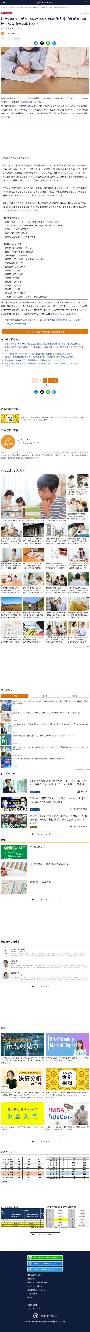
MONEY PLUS (5, 7)
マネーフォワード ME (35, 1308)
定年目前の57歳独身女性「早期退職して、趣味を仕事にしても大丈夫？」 (36, 360)
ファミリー (15, 7)
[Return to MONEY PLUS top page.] (45, 2)
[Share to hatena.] (54, 43)
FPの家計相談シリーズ (29, 102)
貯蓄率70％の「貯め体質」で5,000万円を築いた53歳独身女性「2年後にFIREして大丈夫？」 (43, 343)
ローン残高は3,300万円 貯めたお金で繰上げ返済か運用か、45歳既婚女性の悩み (38, 353)
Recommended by (79, 647)
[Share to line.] (48, 43)
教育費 (17, 38)
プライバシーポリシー (35, 1286)
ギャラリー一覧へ (45, 1235)
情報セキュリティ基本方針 (37, 1282)
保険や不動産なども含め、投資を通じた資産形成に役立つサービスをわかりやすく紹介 (41, 363)
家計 (9, 38)
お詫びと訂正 (32, 1305)
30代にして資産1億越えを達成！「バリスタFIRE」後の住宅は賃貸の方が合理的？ (39, 357)
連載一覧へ (45, 1141)
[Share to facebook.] (36, 43)
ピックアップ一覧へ (45, 834)
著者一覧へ (45, 986)
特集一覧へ (45, 900)
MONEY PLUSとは (34, 1275)
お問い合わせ (32, 1293)
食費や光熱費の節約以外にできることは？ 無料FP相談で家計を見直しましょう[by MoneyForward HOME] (43, 321)
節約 (3, 38)
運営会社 (30, 1278)
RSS (28, 1301)
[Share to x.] (42, 43)
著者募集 (30, 1297)
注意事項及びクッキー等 (36, 1290)
